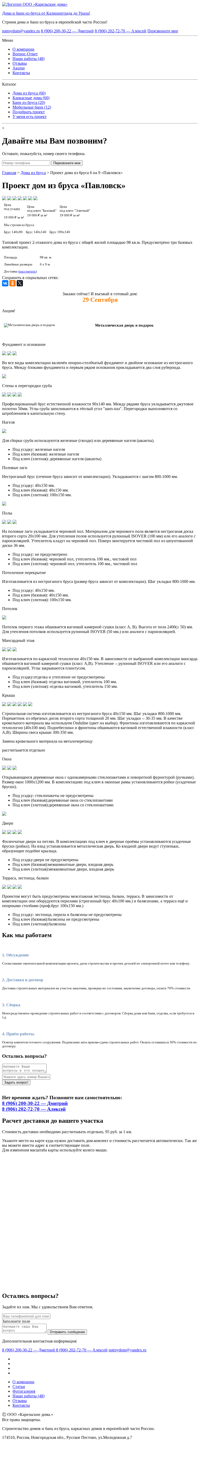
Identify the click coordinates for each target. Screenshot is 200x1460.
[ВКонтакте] (5, 283)
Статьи (18, 1386)
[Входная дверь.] (20, 832)
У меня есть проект (29, 116)
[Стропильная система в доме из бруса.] (4, 704)
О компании (23, 49)
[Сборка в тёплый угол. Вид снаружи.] (20, 395)
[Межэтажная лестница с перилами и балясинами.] (9, 887)
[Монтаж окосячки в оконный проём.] (14, 768)
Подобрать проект (28, 112)
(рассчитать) (27, 271)
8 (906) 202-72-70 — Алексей (120, 31)
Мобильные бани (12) (31, 107)
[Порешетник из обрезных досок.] (14, 704)
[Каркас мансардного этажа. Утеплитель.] (4, 650)
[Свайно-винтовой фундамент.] (14, 354)
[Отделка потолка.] (4, 618)
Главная (9, 172)
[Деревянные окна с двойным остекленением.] (4, 768)
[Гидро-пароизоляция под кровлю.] (9, 704)
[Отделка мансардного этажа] (9, 650)
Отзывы (19, 63)
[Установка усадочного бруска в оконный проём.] (9, 768)
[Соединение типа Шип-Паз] (9, 395)
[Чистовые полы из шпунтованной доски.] (9, 522)
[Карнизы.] (30, 704)
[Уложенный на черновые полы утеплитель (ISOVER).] (14, 522)
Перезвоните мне (162, 31)
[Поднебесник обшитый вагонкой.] (25, 704)
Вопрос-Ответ (25, 54)
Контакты (21, 72)
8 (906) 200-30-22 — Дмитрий (67, 31)
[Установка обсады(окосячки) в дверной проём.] (9, 832)
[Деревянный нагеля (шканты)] (4, 431)
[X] (20, 283)
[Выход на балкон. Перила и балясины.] (4, 887)
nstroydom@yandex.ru (21, 31)
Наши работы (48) (28, 58)
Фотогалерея (23, 1391)
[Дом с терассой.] (20, 887)
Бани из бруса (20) (28, 102)
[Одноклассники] (12, 283)
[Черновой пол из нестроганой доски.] (4, 522)
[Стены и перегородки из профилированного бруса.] (4, 395)
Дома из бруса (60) (29, 93)
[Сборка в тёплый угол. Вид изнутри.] (14, 395)
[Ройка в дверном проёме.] (4, 832)
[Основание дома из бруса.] (9, 354)
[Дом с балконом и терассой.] (14, 887)
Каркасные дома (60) (30, 98)
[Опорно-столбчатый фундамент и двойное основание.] (4, 354)
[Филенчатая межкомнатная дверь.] (14, 832)
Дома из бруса (33, 172)
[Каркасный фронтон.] (20, 704)
